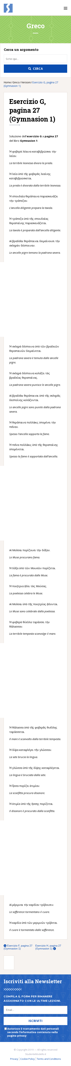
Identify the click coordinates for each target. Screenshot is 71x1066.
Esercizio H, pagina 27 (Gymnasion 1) (48, 947)
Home (7, 82)
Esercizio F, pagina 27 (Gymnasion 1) (18, 947)
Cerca (38, 69)
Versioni (26, 82)
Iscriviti (36, 1021)
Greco (16, 82)
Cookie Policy (27, 1058)
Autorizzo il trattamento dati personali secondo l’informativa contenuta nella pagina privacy (33, 1032)
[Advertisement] (26, 299)
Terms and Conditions (49, 1058)
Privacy (14, 1058)
